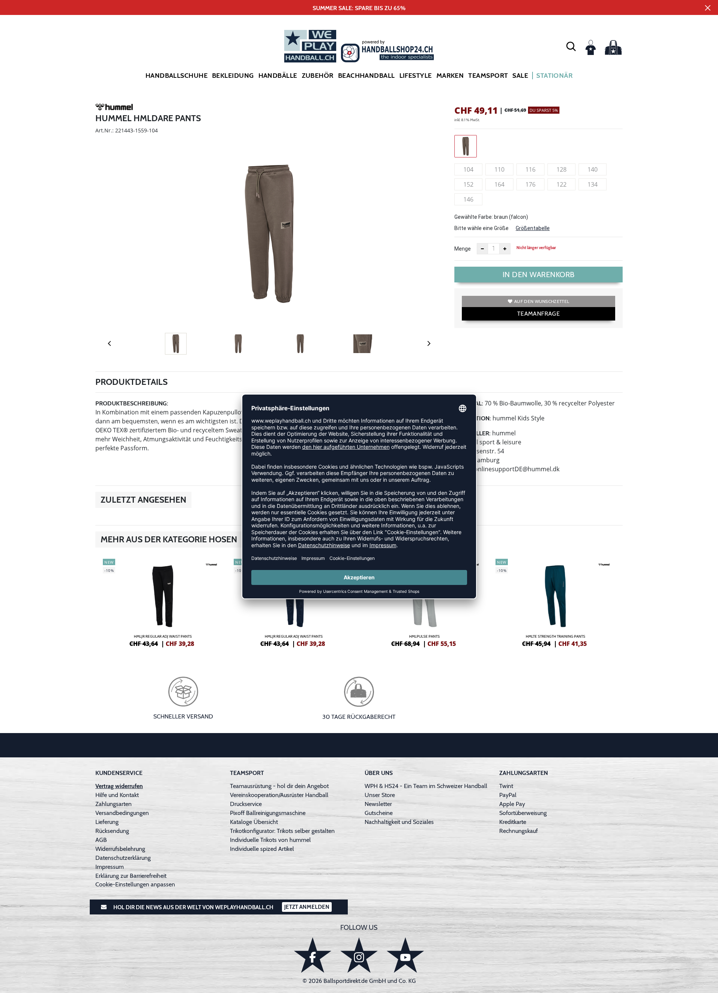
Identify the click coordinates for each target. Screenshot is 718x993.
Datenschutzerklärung (123, 857)
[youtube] (405, 955)
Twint (506, 786)
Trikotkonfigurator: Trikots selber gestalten (282, 830)
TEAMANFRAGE (538, 313)
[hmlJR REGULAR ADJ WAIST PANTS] (162, 602)
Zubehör (318, 75)
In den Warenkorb (539, 274)
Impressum (109, 866)
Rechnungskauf (518, 830)
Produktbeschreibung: (131, 403)
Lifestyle (415, 75)
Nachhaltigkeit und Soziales (399, 821)
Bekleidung (233, 75)
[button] (571, 46)
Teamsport (488, 75)
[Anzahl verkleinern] (482, 248)
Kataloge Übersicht (254, 821)
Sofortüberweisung (523, 812)
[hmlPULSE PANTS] (424, 602)
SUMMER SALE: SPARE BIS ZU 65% (359, 8)
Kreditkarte (512, 821)
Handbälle (277, 75)
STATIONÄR (554, 75)
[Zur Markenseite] (114, 108)
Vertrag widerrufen (119, 786)
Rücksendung (112, 830)
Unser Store (380, 795)
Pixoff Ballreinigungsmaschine (268, 812)
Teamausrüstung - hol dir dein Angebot (279, 786)
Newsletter (378, 803)
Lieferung (107, 821)
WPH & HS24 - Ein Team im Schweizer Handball (426, 786)
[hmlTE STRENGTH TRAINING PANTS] (555, 602)
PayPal (507, 795)
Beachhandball (366, 75)
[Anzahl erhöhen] (504, 248)
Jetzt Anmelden (306, 907)
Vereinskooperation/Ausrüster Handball (279, 795)
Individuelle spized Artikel (262, 848)
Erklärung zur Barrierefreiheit (130, 875)
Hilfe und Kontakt (117, 795)
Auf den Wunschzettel (541, 301)
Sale (520, 75)
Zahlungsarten (113, 803)
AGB (101, 839)
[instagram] (359, 955)
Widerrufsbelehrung (120, 848)
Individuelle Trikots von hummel (270, 839)
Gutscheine (379, 812)
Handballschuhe (176, 75)
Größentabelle (533, 228)
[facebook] (312, 955)
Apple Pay (512, 803)
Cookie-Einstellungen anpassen (135, 884)
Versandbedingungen (122, 812)
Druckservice (246, 803)
